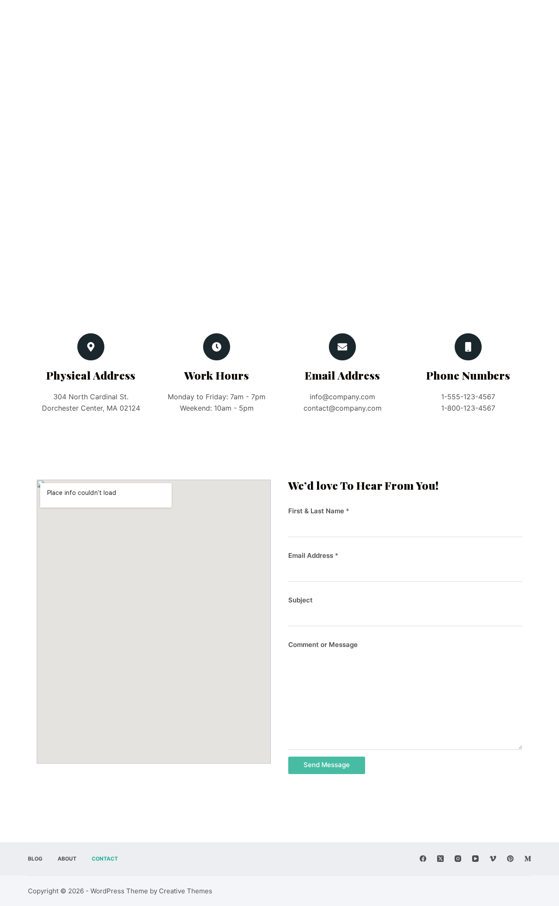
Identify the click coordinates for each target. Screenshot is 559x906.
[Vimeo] (493, 858)
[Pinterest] (510, 858)
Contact (105, 858)
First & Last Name (318, 511)
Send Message (327, 765)
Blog (35, 858)
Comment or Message (323, 644)
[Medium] (527, 858)
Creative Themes (185, 891)
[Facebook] (423, 858)
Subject (300, 600)
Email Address (313, 555)
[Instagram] (458, 858)
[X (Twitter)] (440, 858)
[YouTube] (475, 858)
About (67, 858)
